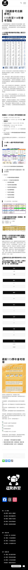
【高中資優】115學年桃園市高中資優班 (12, 440)
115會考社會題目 (10, 192)
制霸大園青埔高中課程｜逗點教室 (11, 442)
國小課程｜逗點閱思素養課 (10, 524)
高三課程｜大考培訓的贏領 (10, 560)
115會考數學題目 (10, 189)
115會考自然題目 (10, 194)
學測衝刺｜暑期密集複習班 (10, 562)
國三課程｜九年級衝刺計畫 (10, 543)
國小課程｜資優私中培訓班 (10, 518)
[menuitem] (20, 3)
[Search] (20, 3)
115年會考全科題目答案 (13, 180)
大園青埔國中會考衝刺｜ (9, 444)
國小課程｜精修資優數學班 (10, 516)
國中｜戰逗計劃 (5, 532)
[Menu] (24, 3)
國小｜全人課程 (5, 510)
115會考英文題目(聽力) (12, 187)
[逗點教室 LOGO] (11, 3)
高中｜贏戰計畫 (5, 552)
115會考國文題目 (10, 182)
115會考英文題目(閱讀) (12, 184)
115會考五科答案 (10, 197)
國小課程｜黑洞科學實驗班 (10, 521)
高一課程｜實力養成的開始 (10, 554)
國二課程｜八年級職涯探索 (10, 540)
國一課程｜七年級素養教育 (10, 538)
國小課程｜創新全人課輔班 (10, 513)
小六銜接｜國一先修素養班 (10, 535)
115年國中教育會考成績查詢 (13, 177)
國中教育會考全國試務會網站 (17, 166)
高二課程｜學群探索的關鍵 (10, 557)
